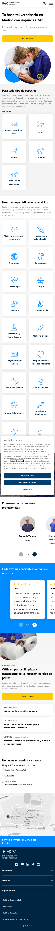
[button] (34, 554)
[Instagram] (38, 864)
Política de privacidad (12, 900)
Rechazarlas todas (27, 475)
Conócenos (7, 870)
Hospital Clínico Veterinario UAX (15, 770)
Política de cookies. (16, 461)
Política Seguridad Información (15, 919)
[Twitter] (33, 864)
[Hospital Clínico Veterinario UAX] (10, 3)
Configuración (27, 489)
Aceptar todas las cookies (27, 482)
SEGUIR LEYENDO (28, 696)
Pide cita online (27, 39)
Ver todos (6, 111)
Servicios (6, 880)
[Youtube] (22, 864)
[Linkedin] (27, 864)
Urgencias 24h (8, 890)
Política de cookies (10, 913)
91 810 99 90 (9, 776)
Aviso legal (7, 906)
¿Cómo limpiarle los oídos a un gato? (21, 711)
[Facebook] (16, 864)
